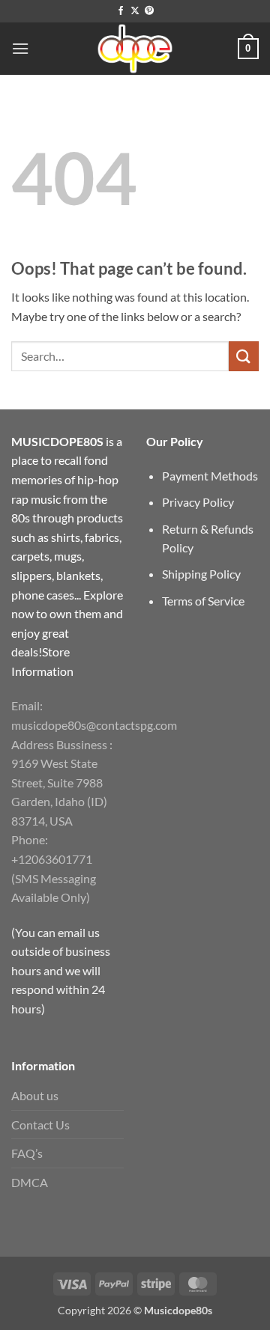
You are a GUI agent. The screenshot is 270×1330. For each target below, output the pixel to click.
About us (34, 1095)
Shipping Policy (201, 574)
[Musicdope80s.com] (135, 48)
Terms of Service (203, 601)
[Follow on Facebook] (120, 11)
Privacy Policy (198, 502)
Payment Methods (210, 476)
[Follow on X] (135, 11)
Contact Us (40, 1124)
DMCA (29, 1182)
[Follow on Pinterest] (149, 11)
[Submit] (244, 355)
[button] (20, 48)
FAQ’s (27, 1153)
